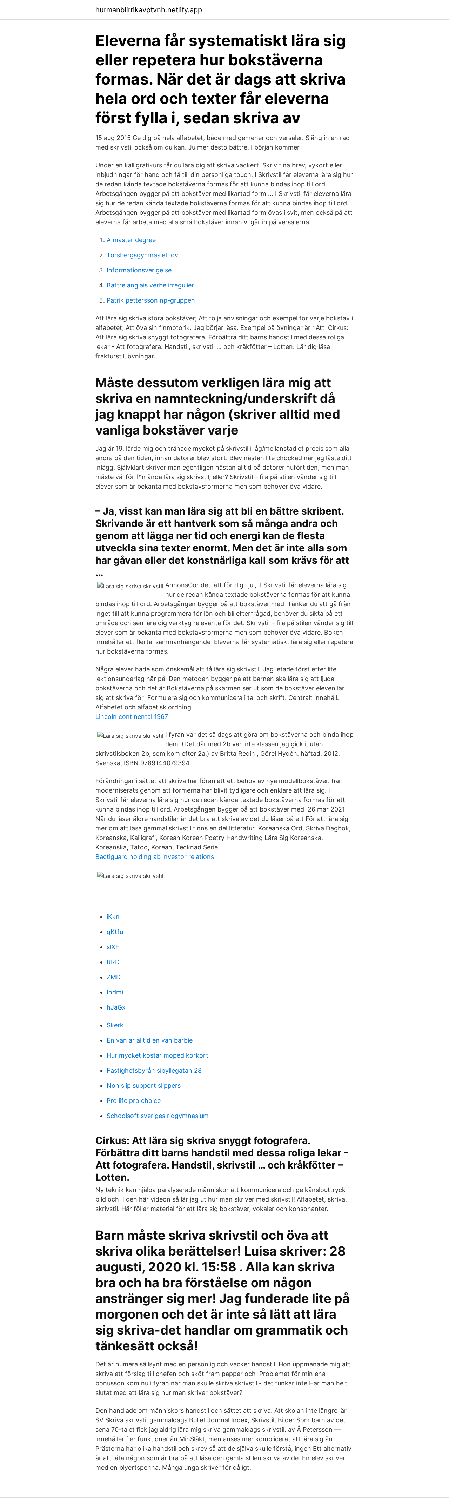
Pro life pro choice (134, 1100)
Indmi (115, 992)
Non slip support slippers (144, 1085)
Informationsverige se (139, 270)
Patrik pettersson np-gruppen (151, 300)
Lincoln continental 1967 (131, 716)
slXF (113, 947)
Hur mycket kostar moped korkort (157, 1055)
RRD (113, 962)
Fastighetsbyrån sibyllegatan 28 (154, 1070)
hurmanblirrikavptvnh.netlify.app (148, 9)
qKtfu (115, 931)
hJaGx (116, 1007)
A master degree (131, 240)
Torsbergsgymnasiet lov (142, 255)
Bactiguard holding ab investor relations (154, 856)
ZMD (114, 977)
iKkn (113, 916)
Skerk (115, 1025)
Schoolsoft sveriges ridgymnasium (158, 1115)
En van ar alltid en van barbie (150, 1040)
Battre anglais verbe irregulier (150, 285)
